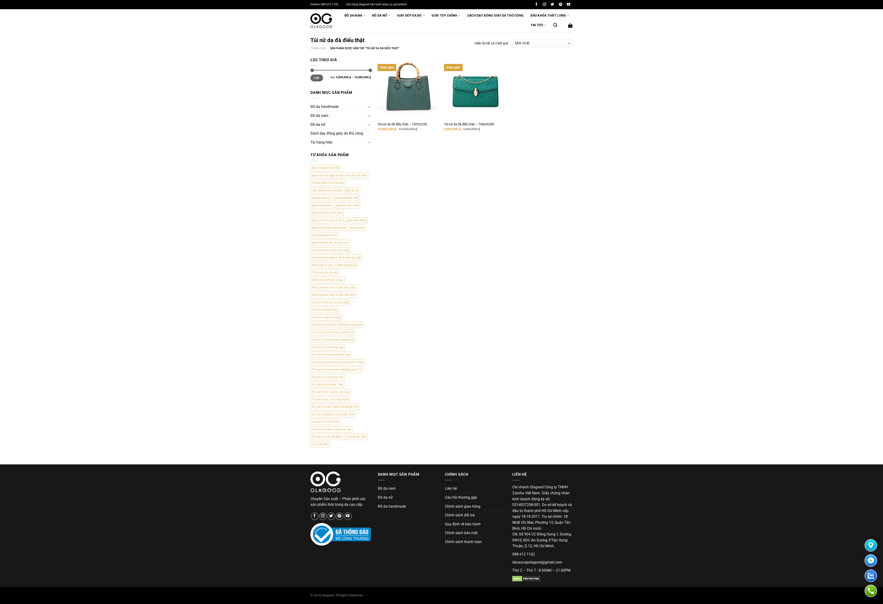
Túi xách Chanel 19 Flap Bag (330, 302)
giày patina (357, 227)
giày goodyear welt (346, 197)
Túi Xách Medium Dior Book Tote (333, 414)
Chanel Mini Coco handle (328, 182)
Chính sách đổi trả (460, 515)
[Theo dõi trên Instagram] (544, 4)
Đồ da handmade (324, 106)
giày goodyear (321, 197)
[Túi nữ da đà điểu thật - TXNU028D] (475, 88)
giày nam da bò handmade (329, 227)
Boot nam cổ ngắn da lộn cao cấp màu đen (339, 175)
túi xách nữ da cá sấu (325, 421)
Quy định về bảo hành (463, 524)
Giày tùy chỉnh (444, 15)
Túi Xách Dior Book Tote (327, 384)
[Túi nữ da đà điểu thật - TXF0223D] (409, 88)
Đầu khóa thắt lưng (548, 15)
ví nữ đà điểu (320, 444)
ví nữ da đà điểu (356, 436)
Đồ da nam (353, 15)
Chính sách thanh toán (463, 542)
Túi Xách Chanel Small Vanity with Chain (338, 362)
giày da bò (352, 190)
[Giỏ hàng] (570, 25)
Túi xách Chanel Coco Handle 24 (332, 332)
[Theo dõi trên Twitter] (552, 4)
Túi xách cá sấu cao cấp (327, 377)
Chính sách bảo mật (461, 533)
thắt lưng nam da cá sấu (327, 280)
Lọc (316, 78)
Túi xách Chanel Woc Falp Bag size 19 (336, 369)
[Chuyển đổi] (369, 106)
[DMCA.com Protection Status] (526, 578)
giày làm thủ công (347, 205)
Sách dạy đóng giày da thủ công (495, 15)
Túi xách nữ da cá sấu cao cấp (331, 429)
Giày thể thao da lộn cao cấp (330, 250)
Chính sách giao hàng (462, 506)
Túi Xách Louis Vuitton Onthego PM (335, 406)
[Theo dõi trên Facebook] (536, 4)
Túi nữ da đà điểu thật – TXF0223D (402, 124)
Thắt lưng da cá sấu (325, 272)
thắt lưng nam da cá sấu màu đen (333, 294)
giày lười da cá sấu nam (327, 212)
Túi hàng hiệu (321, 142)
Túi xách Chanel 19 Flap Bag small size (337, 324)
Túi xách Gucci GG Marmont (330, 399)
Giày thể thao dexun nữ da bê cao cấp (336, 257)
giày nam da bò (356, 220)
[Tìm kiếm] (555, 25)
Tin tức (536, 25)
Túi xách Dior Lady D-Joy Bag (331, 392)
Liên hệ (451, 488)
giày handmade (322, 205)
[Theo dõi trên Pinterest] (560, 4)
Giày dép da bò (409, 15)
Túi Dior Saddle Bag (324, 309)
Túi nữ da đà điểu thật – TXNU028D (469, 124)
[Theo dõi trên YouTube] (568, 4)
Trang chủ (318, 48)
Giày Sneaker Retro (324, 235)
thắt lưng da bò (346, 265)
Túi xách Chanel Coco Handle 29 (332, 339)
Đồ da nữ (379, 15)
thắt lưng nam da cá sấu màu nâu (333, 287)
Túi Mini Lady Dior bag (326, 317)
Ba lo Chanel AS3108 (325, 168)
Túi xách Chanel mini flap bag (331, 354)
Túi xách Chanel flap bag (327, 347)
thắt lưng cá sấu (322, 265)
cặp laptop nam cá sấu (326, 190)
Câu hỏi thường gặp (461, 497)
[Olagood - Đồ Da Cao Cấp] (321, 21)
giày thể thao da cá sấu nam (330, 242)
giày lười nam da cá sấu (327, 220)
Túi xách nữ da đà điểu (326, 436)
